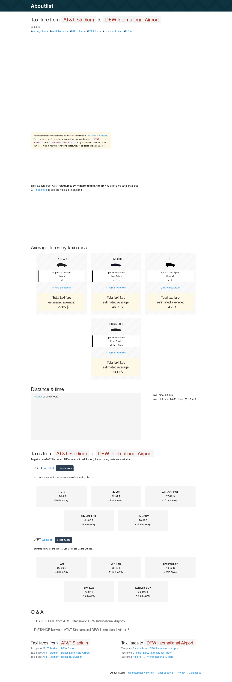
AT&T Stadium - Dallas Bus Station (56, 656)
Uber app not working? (141, 672)
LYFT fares (94, 31)
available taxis (59, 31)
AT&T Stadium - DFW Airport (53, 648)
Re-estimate (40, 189)
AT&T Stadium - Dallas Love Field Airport (60, 652)
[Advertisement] (116, 55)
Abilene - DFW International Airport (147, 656)
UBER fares (78, 31)
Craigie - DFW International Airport (146, 652)
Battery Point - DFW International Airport (149, 648)
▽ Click (38, 396)
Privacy (181, 672)
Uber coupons (166, 672)
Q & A (128, 31)
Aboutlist (42, 5)
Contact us (195, 672)
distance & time (113, 31)
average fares (40, 31)
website (47, 468)
